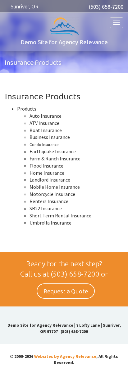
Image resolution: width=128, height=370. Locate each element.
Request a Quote (65, 291)
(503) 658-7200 (106, 6)
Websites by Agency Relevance (65, 356)
